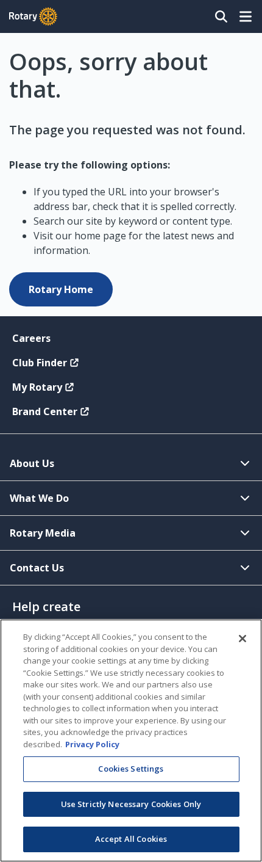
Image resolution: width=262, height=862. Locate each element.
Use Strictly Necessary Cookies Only (131, 804)
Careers (31, 338)
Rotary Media (43, 533)
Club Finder (39, 362)
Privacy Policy (92, 744)
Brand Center (44, 411)
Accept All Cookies (131, 838)
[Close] (242, 638)
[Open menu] (245, 16)
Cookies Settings (130, 768)
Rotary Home (61, 289)
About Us (32, 463)
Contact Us (37, 567)
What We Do (39, 498)
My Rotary (37, 387)
